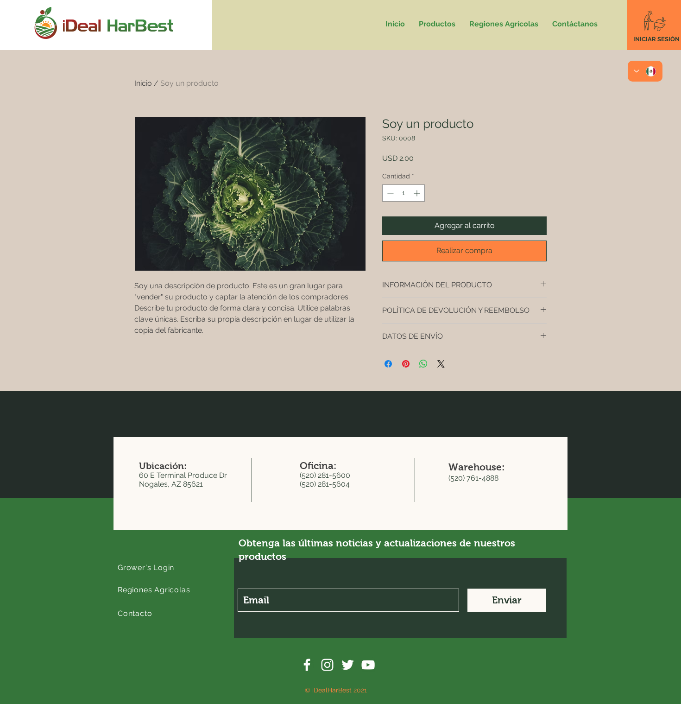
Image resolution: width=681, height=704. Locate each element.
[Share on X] (441, 363)
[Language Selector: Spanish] (645, 71)
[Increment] (417, 193)
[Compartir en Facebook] (388, 363)
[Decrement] (389, 193)
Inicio (143, 83)
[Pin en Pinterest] (405, 363)
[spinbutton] (403, 193)
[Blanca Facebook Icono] (307, 665)
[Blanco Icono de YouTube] (368, 665)
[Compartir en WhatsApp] (423, 363)
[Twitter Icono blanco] (348, 665)
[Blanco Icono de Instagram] (327, 665)
